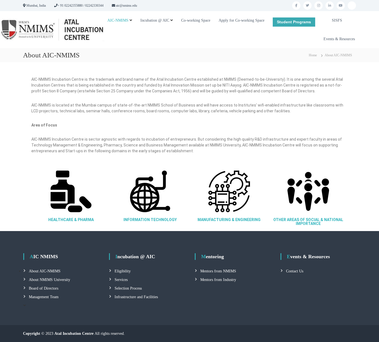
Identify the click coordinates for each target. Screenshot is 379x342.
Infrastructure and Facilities (136, 297)
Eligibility (123, 271)
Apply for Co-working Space (241, 20)
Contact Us (294, 271)
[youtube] (341, 5)
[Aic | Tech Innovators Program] (352, 5)
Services (121, 280)
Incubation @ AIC (154, 20)
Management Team (44, 297)
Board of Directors (43, 288)
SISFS (337, 20)
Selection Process (128, 288)
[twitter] (307, 5)
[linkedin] (329, 5)
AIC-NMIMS (117, 20)
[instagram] (318, 5)
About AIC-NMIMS (44, 271)
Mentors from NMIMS (218, 271)
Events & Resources (339, 39)
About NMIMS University (49, 280)
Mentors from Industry (218, 280)
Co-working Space (195, 20)
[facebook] (296, 5)
